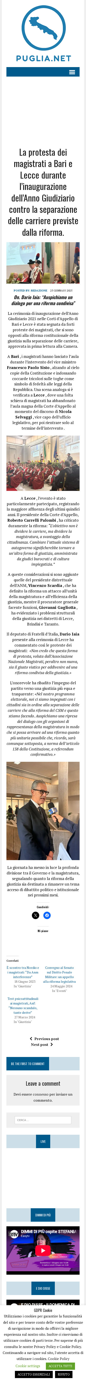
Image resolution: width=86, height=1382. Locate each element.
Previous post (46, 1038)
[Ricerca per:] (43, 1119)
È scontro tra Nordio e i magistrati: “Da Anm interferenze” (23, 972)
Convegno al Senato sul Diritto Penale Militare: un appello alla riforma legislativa (59, 974)
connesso (40, 1094)
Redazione (39, 290)
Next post (39, 1044)
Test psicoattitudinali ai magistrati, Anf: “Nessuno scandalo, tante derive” (23, 1005)
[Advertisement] (43, 108)
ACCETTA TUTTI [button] (60, 1366)
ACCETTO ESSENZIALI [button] (34, 1374)
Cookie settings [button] (28, 1365)
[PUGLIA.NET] (43, 33)
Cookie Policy (58, 1358)
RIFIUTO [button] (64, 1374)
